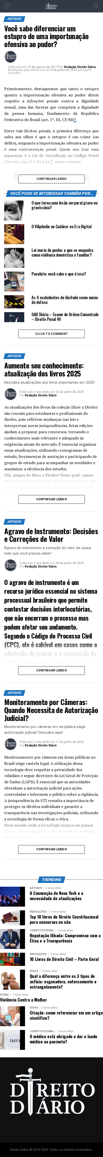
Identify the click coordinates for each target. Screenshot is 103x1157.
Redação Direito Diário (80, 67)
